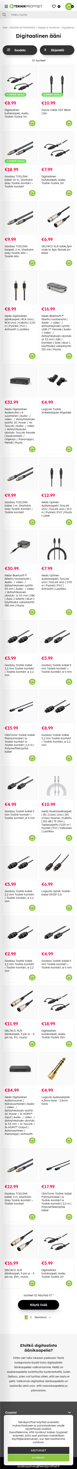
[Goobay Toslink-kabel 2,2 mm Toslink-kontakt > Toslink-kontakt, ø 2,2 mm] (20, 637)
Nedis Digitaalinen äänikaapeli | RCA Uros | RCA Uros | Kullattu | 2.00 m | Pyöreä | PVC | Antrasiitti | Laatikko (20, 322)
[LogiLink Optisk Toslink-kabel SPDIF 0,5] (57, 863)
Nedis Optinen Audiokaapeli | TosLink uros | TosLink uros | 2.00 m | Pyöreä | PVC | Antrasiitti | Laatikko (56, 582)
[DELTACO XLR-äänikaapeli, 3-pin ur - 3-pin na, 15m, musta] (20, 1242)
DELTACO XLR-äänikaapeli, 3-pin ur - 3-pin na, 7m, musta (20, 1034)
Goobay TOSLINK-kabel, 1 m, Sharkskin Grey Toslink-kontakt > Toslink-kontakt (19, 507)
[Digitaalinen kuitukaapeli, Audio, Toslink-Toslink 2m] (57, 148)
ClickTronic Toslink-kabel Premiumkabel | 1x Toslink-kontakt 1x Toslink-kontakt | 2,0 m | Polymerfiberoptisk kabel (56, 1202)
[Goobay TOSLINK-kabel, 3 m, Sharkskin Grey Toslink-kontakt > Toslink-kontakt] (20, 1165)
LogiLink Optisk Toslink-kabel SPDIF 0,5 (56, 892)
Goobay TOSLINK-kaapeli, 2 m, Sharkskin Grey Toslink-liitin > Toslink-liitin (19, 251)
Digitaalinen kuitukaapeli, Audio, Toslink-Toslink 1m (53, 1273)
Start (5, 27)
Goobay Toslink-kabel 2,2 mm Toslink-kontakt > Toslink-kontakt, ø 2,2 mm (19, 670)
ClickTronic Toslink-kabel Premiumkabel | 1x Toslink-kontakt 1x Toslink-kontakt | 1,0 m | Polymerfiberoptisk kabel (20, 743)
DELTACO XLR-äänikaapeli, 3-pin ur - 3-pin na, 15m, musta (20, 1273)
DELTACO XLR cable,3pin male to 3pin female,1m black (56, 250)
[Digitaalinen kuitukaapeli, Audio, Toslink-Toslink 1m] (57, 1242)
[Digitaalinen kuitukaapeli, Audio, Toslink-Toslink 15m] (57, 1002)
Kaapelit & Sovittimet (49, 27)
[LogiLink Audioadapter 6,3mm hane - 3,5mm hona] (57, 1069)
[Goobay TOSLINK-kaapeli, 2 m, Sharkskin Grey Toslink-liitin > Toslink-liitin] (20, 218)
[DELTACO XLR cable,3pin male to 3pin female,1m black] (57, 218)
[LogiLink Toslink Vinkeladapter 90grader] (57, 381)
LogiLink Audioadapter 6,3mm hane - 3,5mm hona (55, 1100)
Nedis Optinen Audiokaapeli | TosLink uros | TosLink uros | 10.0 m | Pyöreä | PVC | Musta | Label (56, 509)
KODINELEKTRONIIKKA (22, 27)
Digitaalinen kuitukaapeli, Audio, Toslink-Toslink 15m (53, 1034)
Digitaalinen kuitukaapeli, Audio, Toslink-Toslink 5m (17, 113)
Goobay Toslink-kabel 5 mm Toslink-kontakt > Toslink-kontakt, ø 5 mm (56, 668)
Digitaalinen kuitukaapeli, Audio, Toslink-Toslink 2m (53, 180)
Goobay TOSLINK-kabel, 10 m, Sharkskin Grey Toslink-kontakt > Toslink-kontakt (19, 181)
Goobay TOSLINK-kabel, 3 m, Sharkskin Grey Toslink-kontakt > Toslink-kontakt (19, 1198)
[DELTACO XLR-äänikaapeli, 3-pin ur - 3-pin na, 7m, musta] (20, 1002)
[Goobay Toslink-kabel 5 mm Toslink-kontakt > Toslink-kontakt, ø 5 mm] (57, 637)
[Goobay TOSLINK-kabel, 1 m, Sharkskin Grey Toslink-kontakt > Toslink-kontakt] (20, 474)
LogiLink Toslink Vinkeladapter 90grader (56, 411)
